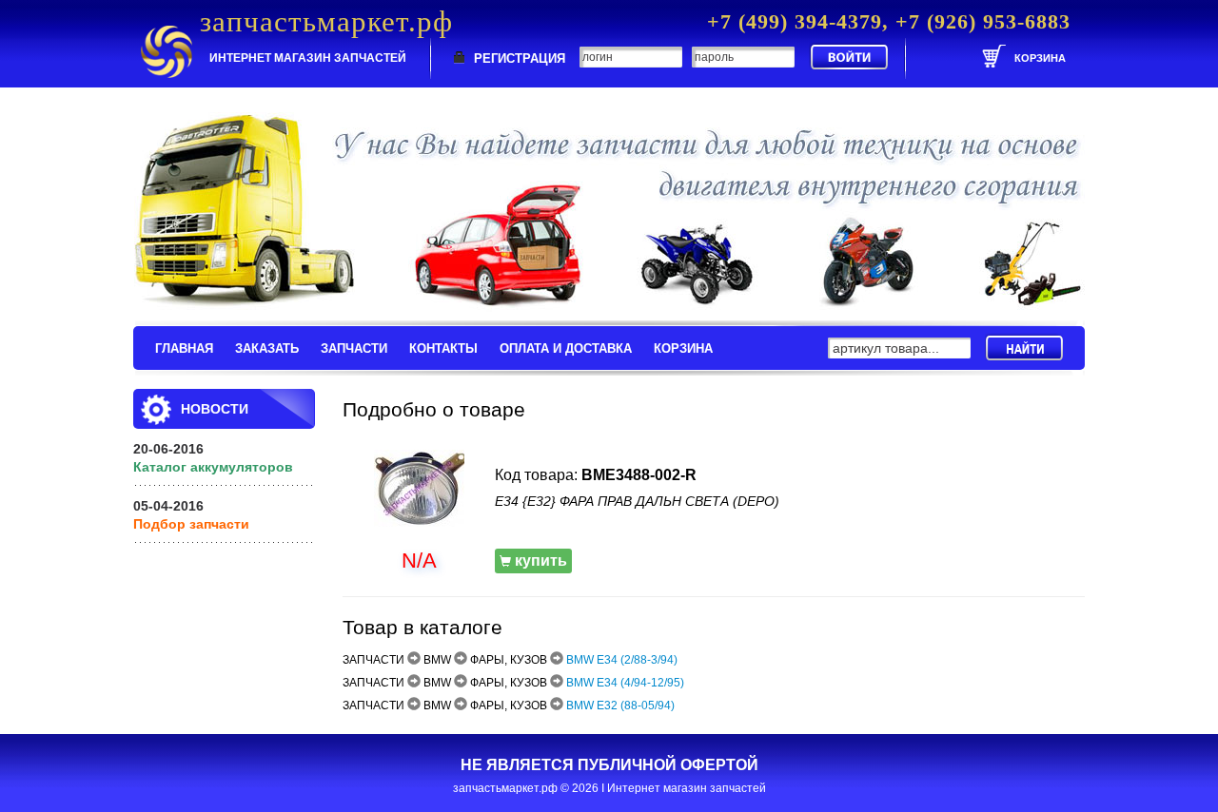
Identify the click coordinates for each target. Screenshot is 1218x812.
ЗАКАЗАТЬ (267, 348)
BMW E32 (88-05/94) (620, 705)
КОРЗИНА (683, 348)
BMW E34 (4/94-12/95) (625, 682)
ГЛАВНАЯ (184, 348)
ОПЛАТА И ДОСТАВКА (566, 348)
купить (539, 560)
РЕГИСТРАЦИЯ (519, 58)
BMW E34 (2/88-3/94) (622, 660)
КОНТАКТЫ (443, 348)
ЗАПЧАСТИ (354, 348)
